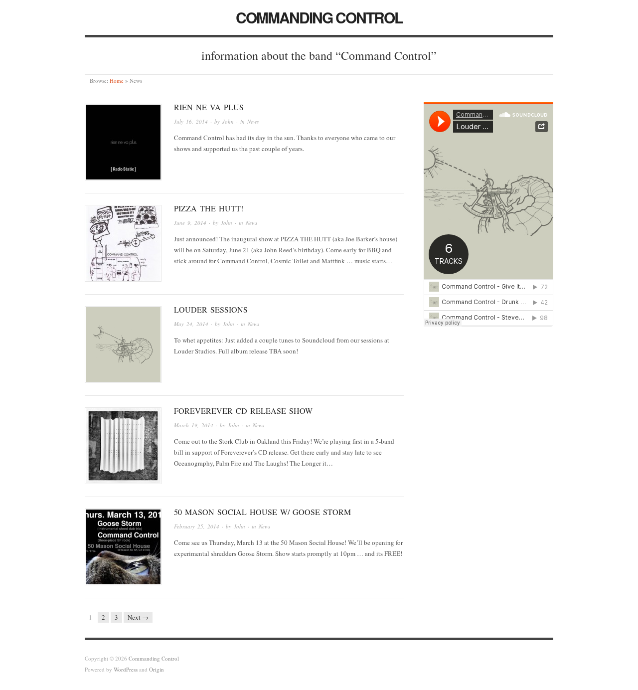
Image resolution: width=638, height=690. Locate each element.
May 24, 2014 (191, 324)
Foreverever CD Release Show (243, 410)
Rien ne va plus (209, 107)
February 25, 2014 (196, 526)
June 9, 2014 (190, 222)
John (228, 121)
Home (117, 80)
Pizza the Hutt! (208, 208)
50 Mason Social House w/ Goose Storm (262, 512)
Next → (138, 617)
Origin (156, 669)
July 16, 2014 (191, 121)
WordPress (126, 669)
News (253, 121)
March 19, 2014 (193, 425)
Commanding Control (319, 17)
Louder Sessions (211, 309)
